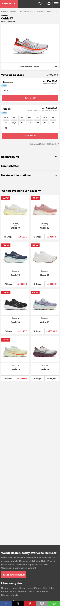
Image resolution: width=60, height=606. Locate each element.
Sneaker (12, 11)
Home (3, 11)
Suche (48, 4)
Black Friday (42, 591)
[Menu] (56, 4)
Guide (48, 11)
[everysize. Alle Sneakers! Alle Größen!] (9, 4)
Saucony (39, 11)
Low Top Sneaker (26, 11)
